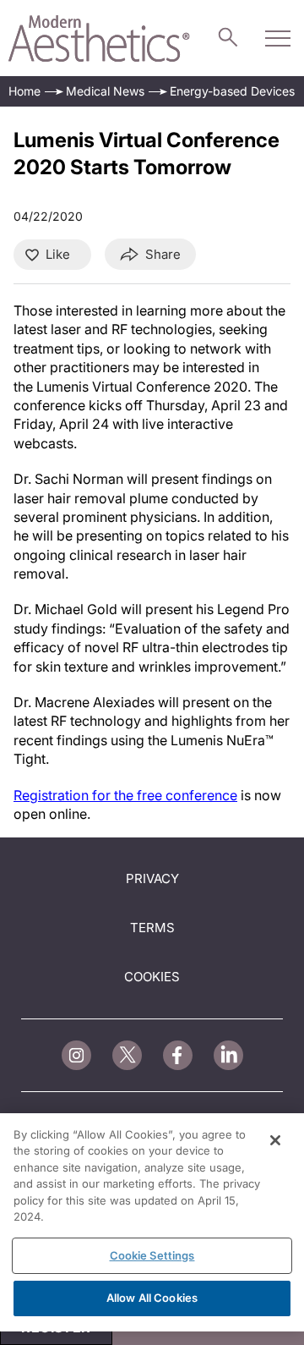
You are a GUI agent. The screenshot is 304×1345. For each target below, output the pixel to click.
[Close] (275, 1140)
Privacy (152, 878)
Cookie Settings (152, 1255)
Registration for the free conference (125, 795)
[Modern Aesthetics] (99, 38)
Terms (152, 928)
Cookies (152, 977)
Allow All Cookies (152, 1297)
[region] (152, 1222)
